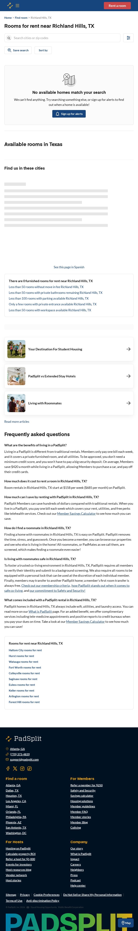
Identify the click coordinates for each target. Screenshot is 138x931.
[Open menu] (10, 5)
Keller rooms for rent (21, 690)
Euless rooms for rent (22, 684)
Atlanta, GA (17, 748)
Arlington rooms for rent (24, 696)
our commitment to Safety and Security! (57, 591)
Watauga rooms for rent (23, 661)
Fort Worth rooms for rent (25, 667)
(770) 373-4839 (20, 754)
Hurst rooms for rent (21, 656)
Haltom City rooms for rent (25, 650)
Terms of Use (14, 900)
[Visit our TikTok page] (29, 768)
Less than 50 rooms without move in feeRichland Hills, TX (46, 287)
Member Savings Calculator (76, 513)
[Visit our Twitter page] (15, 768)
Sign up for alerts (72, 113)
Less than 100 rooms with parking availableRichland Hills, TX (49, 298)
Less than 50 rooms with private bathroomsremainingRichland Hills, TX (55, 293)
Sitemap (11, 894)
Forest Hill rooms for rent (24, 702)
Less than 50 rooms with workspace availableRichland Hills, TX (50, 310)
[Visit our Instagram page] (22, 768)
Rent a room (117, 6)
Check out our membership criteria (45, 585)
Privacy (25, 894)
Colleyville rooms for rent (24, 673)
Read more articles (16, 421)
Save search (21, 50)
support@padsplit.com (24, 759)
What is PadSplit (40, 611)
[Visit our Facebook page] (8, 768)
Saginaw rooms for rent (23, 679)
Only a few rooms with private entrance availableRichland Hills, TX (52, 304)
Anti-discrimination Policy (42, 900)
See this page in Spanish (69, 267)
